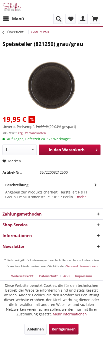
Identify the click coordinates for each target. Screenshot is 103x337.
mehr (81, 196)
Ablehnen (35, 329)
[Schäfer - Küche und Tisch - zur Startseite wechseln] (11, 7)
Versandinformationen (82, 266)
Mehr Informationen (70, 314)
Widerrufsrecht (22, 276)
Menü (18, 19)
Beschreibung (16, 184)
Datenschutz (48, 276)
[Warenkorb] (95, 19)
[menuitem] (13, 19)
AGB (66, 276)
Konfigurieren (64, 329)
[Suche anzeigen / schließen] (58, 19)
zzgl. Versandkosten (32, 133)
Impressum (83, 276)
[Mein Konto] (83, 19)
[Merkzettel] (71, 19)
